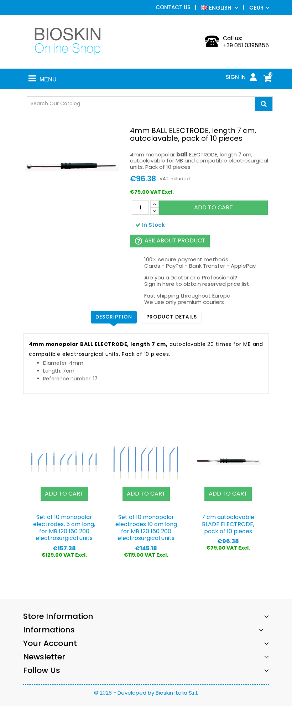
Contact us (173, 7)
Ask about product (169, 240)
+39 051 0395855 (246, 45)
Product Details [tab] (171, 316)
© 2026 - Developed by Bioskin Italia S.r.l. (146, 692)
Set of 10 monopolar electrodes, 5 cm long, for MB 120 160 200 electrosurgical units (64, 527)
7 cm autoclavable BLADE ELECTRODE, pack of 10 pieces (228, 524)
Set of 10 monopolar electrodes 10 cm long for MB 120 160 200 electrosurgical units (146, 527)
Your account (50, 643)
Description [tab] (113, 316)
